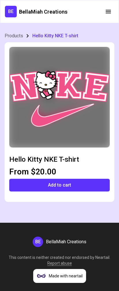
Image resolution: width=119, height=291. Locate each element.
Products (14, 35)
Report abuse (59, 263)
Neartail (102, 257)
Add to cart (59, 185)
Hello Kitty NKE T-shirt (55, 35)
